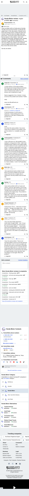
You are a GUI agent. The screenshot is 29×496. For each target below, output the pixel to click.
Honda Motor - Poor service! (10, 282)
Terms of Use (19, 453)
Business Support (7, 455)
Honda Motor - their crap (9, 278)
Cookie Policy (19, 457)
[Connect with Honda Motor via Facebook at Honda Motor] (4, 362)
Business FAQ (6, 453)
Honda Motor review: (11, 18)
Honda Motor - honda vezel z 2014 (11, 297)
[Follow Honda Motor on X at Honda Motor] (7, 362)
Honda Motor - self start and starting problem (13, 275)
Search (24, 2)
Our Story (5, 444)
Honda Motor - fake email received (11, 284)
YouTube (16, 463)
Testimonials (5, 448)
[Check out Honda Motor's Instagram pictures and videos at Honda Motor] (10, 362)
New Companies (13, 460)
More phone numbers (8, 343)
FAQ (17, 444)
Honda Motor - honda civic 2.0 (9, 299)
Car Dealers (6, 378)
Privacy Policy (19, 455)
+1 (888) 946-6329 (7, 339)
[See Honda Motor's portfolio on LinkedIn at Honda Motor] (17, 362)
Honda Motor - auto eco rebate (9, 287)
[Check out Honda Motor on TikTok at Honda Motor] (23, 362)
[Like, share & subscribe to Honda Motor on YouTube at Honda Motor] (14, 362)
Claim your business (7, 457)
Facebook (9, 463)
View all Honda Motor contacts (14, 370)
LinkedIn (20, 463)
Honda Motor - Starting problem (10, 273)
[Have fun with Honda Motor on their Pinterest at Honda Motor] (20, 362)
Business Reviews (21, 460)
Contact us (5, 446)
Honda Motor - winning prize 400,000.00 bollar (13, 290)
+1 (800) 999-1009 (7, 335)
